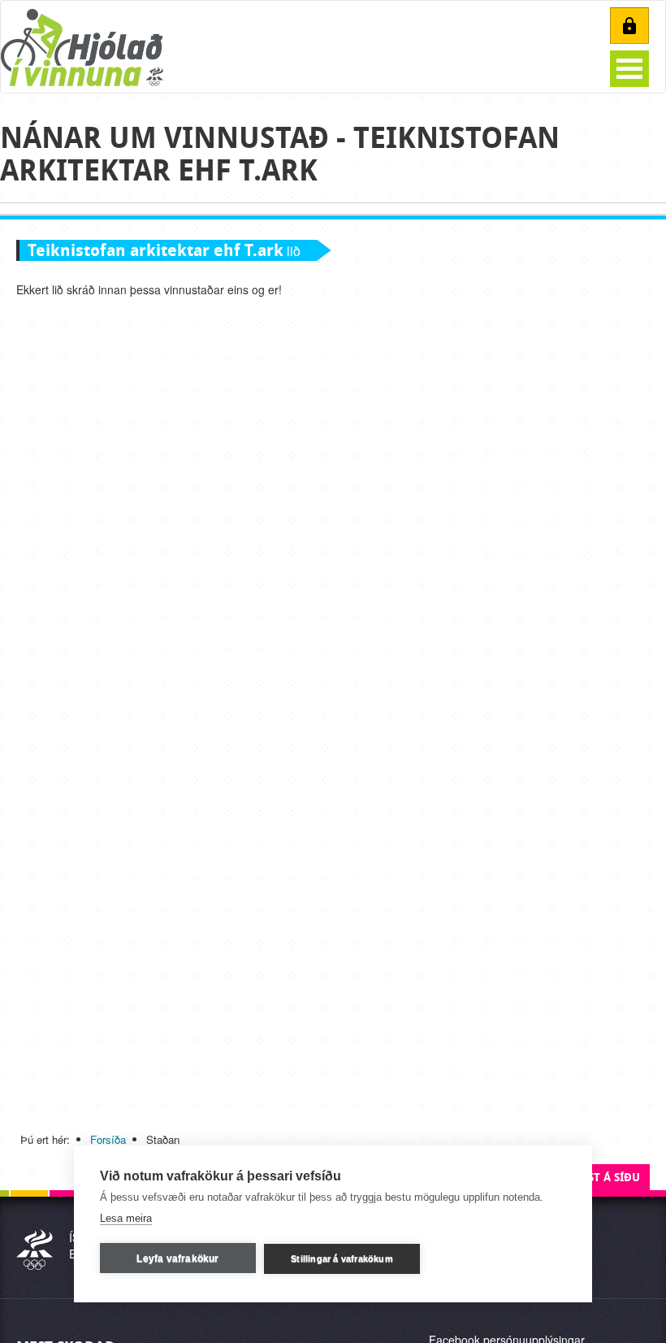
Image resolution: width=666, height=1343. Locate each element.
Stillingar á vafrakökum (342, 1258)
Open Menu (629, 68)
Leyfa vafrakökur (177, 1258)
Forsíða (108, 1139)
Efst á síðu (607, 1177)
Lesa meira (126, 1218)
